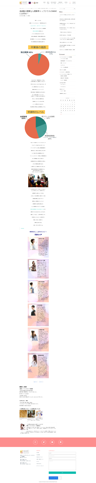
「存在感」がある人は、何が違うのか (66, 32)
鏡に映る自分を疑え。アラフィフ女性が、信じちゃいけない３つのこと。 (67, 28)
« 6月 (61, 114)
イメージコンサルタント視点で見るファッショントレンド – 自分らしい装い (31, 420)
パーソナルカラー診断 (64, 58)
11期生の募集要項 (36, 31)
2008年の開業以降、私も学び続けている (37, 209)
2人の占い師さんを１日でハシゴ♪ (23, 419)
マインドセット (63, 84)
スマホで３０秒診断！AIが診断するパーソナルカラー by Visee (39, 419)
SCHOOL (22, 228)
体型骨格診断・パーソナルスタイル (66, 60)
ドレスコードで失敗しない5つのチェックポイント (67, 15)
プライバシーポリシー (40, 465)
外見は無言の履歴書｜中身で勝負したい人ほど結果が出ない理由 (67, 46)
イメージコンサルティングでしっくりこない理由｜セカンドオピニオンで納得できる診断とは (67, 39)
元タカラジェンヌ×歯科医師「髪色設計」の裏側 (67, 49)
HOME (20, 8)
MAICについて (62, 89)
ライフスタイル (63, 86)
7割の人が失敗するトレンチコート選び (66, 42)
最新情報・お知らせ (63, 93)
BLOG (23, 8)
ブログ (38, 461)
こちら (21, 403)
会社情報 (38, 454)
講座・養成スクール (40, 459)
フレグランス (63, 65)
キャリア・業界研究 (37, 8)
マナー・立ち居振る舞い (64, 67)
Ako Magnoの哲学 (63, 82)
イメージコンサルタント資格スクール (29, 8)
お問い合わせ (39, 463)
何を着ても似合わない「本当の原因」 (66, 35)
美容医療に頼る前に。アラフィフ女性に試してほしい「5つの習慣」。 (67, 24)
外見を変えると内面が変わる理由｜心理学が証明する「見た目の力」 (67, 20)
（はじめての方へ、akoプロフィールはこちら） (38, 25)
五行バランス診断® (63, 69)
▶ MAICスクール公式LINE (24, 393)
